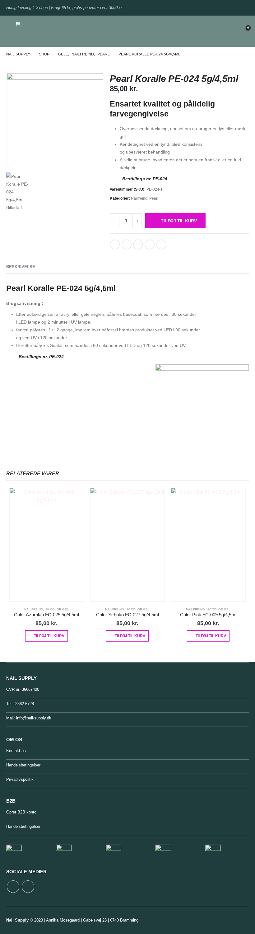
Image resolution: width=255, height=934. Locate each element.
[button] (11, 31)
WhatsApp (161, 244)
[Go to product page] (47, 544)
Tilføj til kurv (179, 220)
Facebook (115, 244)
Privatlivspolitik (20, 779)
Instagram (28, 886)
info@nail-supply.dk (33, 718)
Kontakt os (16, 750)
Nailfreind (139, 198)
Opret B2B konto (21, 812)
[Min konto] (228, 31)
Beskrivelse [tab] (20, 266)
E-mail (150, 244)
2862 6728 (24, 703)
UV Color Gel (57, 609)
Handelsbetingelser (23, 765)
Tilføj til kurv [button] (49, 636)
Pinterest (138, 244)
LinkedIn (127, 244)
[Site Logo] (32, 31)
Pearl (153, 198)
